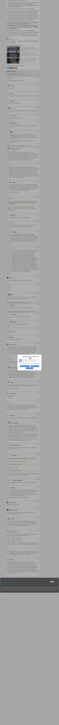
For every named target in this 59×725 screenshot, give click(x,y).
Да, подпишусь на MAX (25, 366)
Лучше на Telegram (35, 366)
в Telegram (27, 360)
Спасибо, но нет (29, 368)
